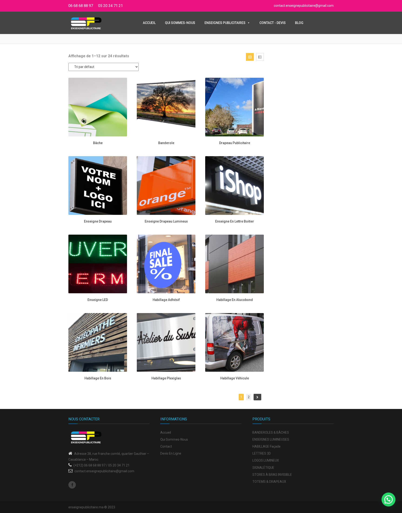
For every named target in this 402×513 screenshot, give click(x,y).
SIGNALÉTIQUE (263, 467)
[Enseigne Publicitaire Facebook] (72, 485)
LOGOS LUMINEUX (265, 460)
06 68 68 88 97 (80, 5)
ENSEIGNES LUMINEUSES (270, 439)
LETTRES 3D (261, 453)
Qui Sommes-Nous (180, 23)
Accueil (149, 23)
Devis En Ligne (170, 453)
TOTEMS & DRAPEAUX (269, 481)
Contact (166, 446)
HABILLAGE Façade (266, 446)
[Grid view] (250, 57)
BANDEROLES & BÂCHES (270, 432)
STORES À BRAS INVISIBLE (272, 474)
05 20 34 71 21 (110, 5)
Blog (299, 23)
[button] (388, 499)
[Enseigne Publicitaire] (86, 23)
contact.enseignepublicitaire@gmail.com (304, 5)
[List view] (260, 57)
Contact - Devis (272, 23)
